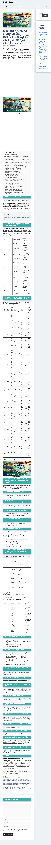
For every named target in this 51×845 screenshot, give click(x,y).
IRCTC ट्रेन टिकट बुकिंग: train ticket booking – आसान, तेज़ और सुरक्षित (43, 50)
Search (41, 13)
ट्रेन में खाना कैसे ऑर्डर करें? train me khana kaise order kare (43, 33)
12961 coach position (11, 779)
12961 (6, 778)
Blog (37, 6)
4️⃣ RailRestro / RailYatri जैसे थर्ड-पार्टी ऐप (16, 169)
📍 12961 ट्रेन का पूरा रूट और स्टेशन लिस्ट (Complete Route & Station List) (17, 160)
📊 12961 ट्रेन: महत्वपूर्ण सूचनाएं (12, 177)
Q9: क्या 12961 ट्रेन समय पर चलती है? (14, 190)
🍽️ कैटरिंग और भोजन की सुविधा (12, 176)
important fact (8, 6)
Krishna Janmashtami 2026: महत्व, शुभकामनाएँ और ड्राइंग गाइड (43, 41)
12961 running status (20, 779)
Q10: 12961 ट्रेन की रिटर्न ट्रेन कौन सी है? (15, 192)
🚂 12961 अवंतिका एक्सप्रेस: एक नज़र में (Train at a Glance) (16, 157)
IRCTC (21, 784)
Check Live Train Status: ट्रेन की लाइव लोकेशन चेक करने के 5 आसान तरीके (43, 65)
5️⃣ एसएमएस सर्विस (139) (12, 171)
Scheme (26, 6)
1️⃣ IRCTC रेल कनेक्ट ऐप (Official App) (15, 165)
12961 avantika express (12, 778)
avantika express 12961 (24, 782)
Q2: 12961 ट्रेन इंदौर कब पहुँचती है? (14, 180)
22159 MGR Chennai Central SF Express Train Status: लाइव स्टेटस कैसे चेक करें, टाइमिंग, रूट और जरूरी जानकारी (16, 786)
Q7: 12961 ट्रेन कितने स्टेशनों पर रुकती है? (15, 187)
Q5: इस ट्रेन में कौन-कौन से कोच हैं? (14, 185)
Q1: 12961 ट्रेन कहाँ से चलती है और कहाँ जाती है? (16, 179)
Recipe (32, 6)
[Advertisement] (17, 70)
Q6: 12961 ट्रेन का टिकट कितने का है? (14, 186)
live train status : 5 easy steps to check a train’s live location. (43, 57)
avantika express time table (9, 783)
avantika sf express (20, 783)
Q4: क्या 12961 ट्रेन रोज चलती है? (13, 183)
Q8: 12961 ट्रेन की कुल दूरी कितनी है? (14, 189)
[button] (46, 6)
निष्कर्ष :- (9, 193)
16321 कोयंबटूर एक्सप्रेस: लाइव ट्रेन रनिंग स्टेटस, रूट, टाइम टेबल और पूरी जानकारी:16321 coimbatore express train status (17, 789)
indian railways (16, 784)
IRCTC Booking (26, 784)
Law (15, 6)
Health (20, 6)
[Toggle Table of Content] (28, 153)
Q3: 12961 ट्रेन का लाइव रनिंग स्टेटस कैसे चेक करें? (17, 182)
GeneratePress (32, 843)
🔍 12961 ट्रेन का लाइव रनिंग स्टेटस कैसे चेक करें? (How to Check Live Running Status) (17, 163)
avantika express (14, 782)
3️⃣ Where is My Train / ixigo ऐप (14, 168)
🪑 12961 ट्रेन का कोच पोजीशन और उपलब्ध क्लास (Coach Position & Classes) (16, 173)
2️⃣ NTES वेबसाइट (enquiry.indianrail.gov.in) (16, 167)
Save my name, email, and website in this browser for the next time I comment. (15, 830)
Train (42, 6)
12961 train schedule (22, 780)
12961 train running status (11, 154)
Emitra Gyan (8, 2)
